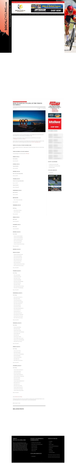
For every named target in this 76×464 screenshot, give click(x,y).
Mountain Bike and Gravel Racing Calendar (37, 444)
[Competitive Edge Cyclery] (54, 180)
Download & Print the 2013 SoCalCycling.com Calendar (24, 37)
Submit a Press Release (34, 447)
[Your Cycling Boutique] (54, 188)
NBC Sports (27, 153)
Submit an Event (34, 450)
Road (23, 101)
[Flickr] (56, 2)
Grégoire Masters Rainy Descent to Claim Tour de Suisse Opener (26, 90)
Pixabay (21, 396)
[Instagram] (57, 2)
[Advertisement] (54, 197)
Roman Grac (17, 396)
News (21, 101)
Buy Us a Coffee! (51, 444)
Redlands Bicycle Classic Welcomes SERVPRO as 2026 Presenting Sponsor (28, 58)
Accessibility (50, 441)
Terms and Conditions (52, 452)
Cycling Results (51, 172)
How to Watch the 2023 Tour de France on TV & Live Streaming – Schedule (40, 422)
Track (26, 101)
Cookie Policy (51, 447)
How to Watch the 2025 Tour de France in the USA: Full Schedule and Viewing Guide (29, 422)
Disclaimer (50, 449)
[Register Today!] (54, 115)
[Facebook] (54, 2)
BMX (13, 101)
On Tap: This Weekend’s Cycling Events (21, 69)
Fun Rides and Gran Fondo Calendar (53, 164)
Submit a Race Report (34, 449)
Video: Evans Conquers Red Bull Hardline (21, 48)
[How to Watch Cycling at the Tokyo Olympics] (29, 121)
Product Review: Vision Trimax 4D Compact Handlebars (24, 27)
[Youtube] (60, 2)
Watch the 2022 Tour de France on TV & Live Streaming (17, 433)
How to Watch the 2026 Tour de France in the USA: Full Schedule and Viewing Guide (18, 422)
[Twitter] (58, 2)
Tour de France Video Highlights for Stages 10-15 (23, 79)
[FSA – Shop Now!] (47, 10)
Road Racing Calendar (52, 167)
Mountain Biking (17, 101)
